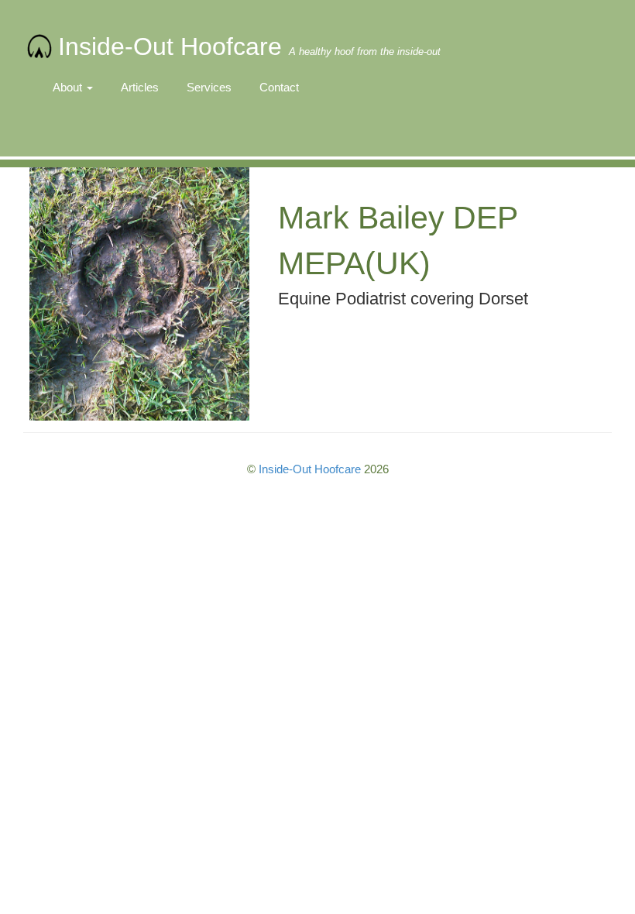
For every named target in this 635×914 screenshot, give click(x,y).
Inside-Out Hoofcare (249, 46)
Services (209, 87)
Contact (279, 87)
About (69, 87)
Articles (140, 87)
